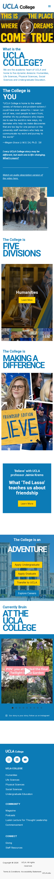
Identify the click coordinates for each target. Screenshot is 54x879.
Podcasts (10, 815)
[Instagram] (9, 759)
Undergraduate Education (19, 794)
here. (15, 178)
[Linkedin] (17, 759)
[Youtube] (25, 759)
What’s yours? (11, 158)
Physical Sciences (15, 784)
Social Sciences (14, 789)
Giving (9, 842)
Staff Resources (14, 847)
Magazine (11, 810)
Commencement (14, 824)
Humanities (11, 775)
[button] (49, 6)
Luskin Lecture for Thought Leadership (26, 820)
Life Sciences (12, 779)
